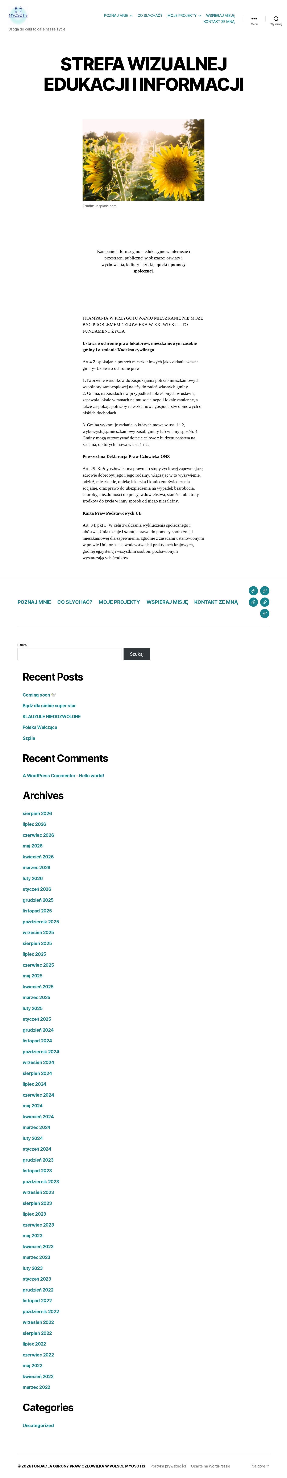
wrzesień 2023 (38, 1192)
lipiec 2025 (34, 954)
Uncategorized (38, 1425)
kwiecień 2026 (38, 856)
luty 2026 (33, 878)
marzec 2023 (36, 1257)
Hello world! (91, 775)
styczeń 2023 (37, 1279)
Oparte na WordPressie (210, 1466)
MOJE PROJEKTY (182, 15)
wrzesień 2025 (38, 932)
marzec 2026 (36, 867)
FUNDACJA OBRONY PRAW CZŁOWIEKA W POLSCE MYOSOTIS (88, 1466)
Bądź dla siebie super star (49, 705)
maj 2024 (33, 1105)
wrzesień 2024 (38, 1062)
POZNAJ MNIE (116, 15)
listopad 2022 (37, 1300)
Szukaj (22, 645)
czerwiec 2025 (38, 965)
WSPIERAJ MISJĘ (220, 15)
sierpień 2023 (37, 1203)
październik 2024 (41, 1051)
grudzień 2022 (38, 1290)
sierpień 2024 (37, 1073)
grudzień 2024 (38, 1030)
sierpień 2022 (37, 1333)
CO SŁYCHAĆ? (149, 15)
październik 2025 (41, 921)
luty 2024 (33, 1138)
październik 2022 (41, 1311)
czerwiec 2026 (38, 835)
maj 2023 (32, 1235)
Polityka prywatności (168, 1466)
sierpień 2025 (37, 943)
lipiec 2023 (34, 1214)
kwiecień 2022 (38, 1376)
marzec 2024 (36, 1127)
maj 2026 (33, 846)
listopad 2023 (37, 1170)
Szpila (29, 738)
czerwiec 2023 (38, 1225)
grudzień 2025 (38, 900)
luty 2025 (33, 1008)
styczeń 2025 (37, 1019)
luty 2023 (33, 1268)
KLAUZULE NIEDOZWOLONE (52, 716)
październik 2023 (41, 1181)
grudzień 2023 (38, 1160)
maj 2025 (32, 975)
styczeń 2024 (37, 1149)
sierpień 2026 (37, 813)
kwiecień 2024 (38, 1116)
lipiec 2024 (34, 1084)
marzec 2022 (36, 1387)
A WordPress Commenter (49, 775)
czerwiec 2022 (38, 1355)
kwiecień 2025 (38, 986)
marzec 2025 (36, 997)
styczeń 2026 (37, 889)
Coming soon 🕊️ (39, 695)
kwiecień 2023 (38, 1246)
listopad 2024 (37, 1040)
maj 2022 (32, 1365)
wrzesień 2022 (38, 1322)
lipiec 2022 (34, 1344)
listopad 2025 (37, 911)
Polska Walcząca (40, 727)
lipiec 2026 (34, 824)
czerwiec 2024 (38, 1095)
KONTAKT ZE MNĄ (219, 21)
